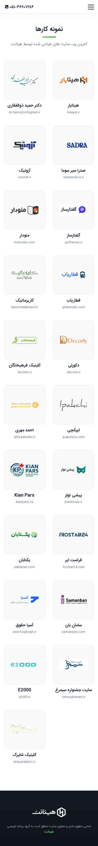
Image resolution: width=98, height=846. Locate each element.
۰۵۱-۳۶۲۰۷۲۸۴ (21, 7)
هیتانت (49, 831)
